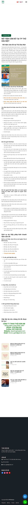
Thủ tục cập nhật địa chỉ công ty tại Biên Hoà (17, 371)
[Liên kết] (3, 2)
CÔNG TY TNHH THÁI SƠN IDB (14, 324)
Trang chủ (3, 502)
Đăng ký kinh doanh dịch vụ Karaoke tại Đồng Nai (17, 344)
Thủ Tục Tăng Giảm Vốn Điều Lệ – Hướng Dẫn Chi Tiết (18, 380)
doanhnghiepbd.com (18, 331)
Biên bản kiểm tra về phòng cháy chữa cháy (14, 97)
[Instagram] (5, 473)
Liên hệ (17, 502)
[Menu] (26, 2)
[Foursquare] (7, 473)
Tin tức (12, 502)
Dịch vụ (8, 502)
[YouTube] (9, 473)
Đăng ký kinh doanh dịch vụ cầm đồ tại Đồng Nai (17, 353)
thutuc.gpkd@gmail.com (17, 333)
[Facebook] (2, 473)
